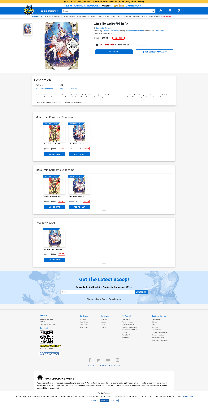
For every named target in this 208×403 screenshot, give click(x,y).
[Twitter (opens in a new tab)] (98, 361)
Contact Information (46, 319)
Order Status (126, 319)
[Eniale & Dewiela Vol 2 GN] (54, 133)
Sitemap (154, 322)
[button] (48, 11)
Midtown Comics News (47, 324)
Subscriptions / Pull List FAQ (131, 330)
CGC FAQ (155, 327)
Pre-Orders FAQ (127, 335)
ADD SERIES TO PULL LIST (155, 52)
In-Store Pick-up (157, 319)
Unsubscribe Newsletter (159, 332)
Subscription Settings (128, 324)
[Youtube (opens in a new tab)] (108, 361)
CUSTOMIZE (93, 400)
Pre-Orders (125, 337)
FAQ (153, 324)
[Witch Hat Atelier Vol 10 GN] (79, 133)
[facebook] (89, 361)
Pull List (124, 332)
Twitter (103, 324)
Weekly (91, 299)
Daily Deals (101, 299)
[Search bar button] (152, 11)
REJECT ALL (114, 400)
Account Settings (127, 322)
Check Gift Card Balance (129, 327)
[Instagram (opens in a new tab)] (117, 361)
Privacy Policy (156, 330)
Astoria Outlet (84, 327)
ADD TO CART (114, 52)
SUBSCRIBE (141, 292)
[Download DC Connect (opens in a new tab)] (53, 353)
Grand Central (84, 322)
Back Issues (115, 299)
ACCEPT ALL (104, 400)
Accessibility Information (160, 340)
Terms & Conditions (158, 335)
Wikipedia (43, 321)
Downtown (83, 319)
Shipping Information (158, 337)
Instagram (104, 322)
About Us (43, 316)
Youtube (103, 327)
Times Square (84, 324)
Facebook (104, 319)
